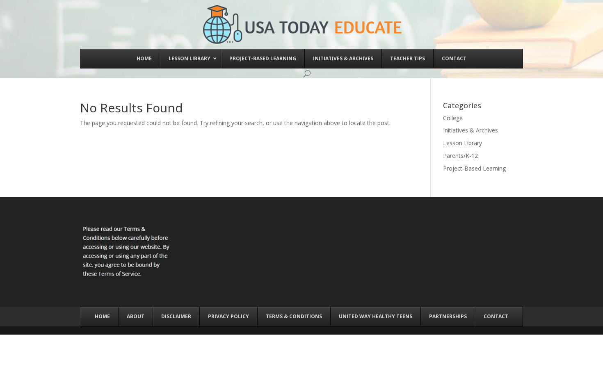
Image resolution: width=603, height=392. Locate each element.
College (453, 118)
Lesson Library (462, 143)
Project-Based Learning (474, 168)
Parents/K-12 (460, 156)
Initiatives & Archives (470, 130)
